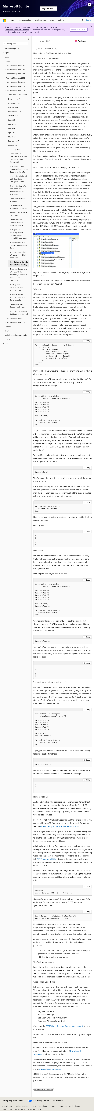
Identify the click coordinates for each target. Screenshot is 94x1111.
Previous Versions (21, 1106)
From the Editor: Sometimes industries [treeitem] (18, 207)
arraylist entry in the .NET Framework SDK (58, 826)
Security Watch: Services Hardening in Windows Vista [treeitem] (18, 287)
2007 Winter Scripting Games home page (63, 1026)
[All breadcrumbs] (35, 41)
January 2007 (45, 41)
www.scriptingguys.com (49, 1069)
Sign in (88, 20)
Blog (33, 1106)
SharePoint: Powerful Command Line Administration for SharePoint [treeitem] (18, 190)
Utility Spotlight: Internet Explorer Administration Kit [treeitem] (17, 223)
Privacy (52, 1106)
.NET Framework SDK (46, 859)
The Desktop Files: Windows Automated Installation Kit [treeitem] (18, 297)
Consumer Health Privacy (69, 1106)
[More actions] (90, 41)
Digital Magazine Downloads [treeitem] (16, 335)
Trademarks (19, 1109)
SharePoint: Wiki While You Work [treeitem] (18, 200)
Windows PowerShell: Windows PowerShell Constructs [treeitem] (18, 255)
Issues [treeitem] (8, 61)
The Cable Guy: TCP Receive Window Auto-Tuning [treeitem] (18, 245)
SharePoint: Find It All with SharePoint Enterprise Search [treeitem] (18, 179)
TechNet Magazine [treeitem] (12, 48)
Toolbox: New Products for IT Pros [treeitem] (19, 214)
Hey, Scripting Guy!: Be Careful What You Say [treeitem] (19, 263)
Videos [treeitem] (7, 339)
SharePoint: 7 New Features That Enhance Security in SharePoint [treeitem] (19, 169)
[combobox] (16, 43)
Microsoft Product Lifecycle (17, 29)
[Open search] (82, 20)
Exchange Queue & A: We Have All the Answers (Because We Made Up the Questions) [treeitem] (18, 274)
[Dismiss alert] (89, 4)
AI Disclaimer (7, 1106)
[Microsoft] (4, 20)
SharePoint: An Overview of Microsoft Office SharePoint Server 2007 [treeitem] (18, 158)
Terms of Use (7, 1109)
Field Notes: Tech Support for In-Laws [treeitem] (17, 305)
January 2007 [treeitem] (15, 149)
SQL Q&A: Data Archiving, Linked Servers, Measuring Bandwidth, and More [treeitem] (18, 233)
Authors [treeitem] (8, 327)
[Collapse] (28, 39)
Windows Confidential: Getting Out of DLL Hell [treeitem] (19, 312)
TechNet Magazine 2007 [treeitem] (17, 95)
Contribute (43, 1106)
